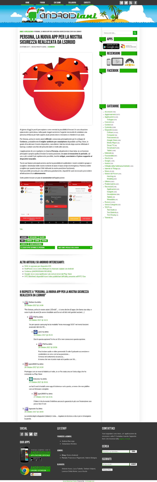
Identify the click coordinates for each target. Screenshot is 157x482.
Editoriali (108, 153)
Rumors (108, 202)
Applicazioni (29, 32)
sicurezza (24, 244)
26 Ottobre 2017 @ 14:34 (33, 367)
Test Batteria (111, 212)
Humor (107, 163)
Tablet (109, 150)
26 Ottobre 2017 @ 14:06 (33, 305)
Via (21, 229)
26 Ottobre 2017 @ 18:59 (33, 412)
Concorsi (108, 122)
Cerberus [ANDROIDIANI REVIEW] (37, 271)
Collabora (72, 2)
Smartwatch (111, 148)
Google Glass (112, 140)
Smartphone (111, 194)
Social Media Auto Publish (70, 481)
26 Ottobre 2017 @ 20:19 (43, 335)
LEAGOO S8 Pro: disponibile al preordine (33, 248)
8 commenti (51, 47)
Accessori (108, 112)
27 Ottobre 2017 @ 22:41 (43, 397)
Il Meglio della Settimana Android (117, 166)
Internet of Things (111, 168)
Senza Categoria (111, 205)
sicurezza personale (36, 244)
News (107, 171)
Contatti (87, 2)
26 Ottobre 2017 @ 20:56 (47, 347)
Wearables (111, 199)
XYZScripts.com (89, 481)
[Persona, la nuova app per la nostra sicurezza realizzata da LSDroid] (56, 89)
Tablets (109, 197)
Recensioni (109, 187)
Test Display (111, 215)
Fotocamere (111, 137)
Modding (110, 179)
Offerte (107, 181)
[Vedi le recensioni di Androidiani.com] (119, 62)
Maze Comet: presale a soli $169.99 (68, 248)
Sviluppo (41, 237)
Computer (110, 135)
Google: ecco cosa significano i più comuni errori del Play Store (48, 274)
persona (44, 241)
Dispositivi (108, 130)
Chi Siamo (57, 2)
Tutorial (107, 217)
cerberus (29, 241)
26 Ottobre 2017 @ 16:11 (38, 320)
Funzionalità (109, 156)
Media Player (112, 143)
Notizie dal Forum (111, 174)
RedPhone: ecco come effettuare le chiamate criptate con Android (49, 269)
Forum (42, 2)
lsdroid (37, 241)
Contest (108, 125)
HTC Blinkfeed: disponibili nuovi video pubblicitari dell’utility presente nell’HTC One (55, 276)
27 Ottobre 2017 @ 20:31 (38, 382)
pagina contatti (124, 439)
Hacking (110, 176)
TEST (107, 207)
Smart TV (110, 145)
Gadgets (110, 192)
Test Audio (111, 210)
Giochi (107, 158)
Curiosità (108, 127)
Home (27, 2)
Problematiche (110, 184)
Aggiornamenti (110, 114)
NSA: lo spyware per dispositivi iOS (37, 266)
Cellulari (110, 132)
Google (107, 161)
